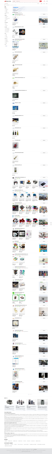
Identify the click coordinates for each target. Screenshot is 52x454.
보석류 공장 (15, 444)
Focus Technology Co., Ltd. (27, 451)
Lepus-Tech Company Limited (18, 64)
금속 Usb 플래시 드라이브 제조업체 (33, 444)
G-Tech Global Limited (17, 140)
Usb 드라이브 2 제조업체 (26, 444)
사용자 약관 (20, 449)
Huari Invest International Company (19, 152)
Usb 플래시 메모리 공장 (7, 444)
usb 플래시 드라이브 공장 (16, 2)
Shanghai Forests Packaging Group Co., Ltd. (20, 266)
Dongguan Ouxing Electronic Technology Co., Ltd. (21, 90)
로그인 (47, 1)
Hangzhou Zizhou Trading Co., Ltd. (19, 330)
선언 (18, 449)
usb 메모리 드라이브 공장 (26, 2)
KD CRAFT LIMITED (17, 215)
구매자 (38, 3)
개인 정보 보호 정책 (23, 449)
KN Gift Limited (17, 241)
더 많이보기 (5, 437)
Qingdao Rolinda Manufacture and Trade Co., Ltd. (21, 305)
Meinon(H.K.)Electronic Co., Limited (19, 26)
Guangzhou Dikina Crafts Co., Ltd (19, 279)
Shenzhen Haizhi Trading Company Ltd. (19, 368)
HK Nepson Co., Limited (18, 102)
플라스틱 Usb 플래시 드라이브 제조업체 (41, 444)
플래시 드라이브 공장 (37, 2)
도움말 (41, 3)
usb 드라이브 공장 (29, 2)
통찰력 (33, 449)
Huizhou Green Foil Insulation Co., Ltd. (19, 292)
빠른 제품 (31, 449)
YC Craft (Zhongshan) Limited (18, 381)
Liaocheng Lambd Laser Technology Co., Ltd (20, 177)
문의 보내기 (44, 39)
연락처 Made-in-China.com (28, 449)
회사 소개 (16, 449)
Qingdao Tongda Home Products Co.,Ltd (19, 228)
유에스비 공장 (11, 444)
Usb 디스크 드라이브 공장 (20, 444)
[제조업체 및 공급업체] (7, 1)
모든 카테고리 (6, 3)
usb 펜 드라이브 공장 (33, 2)
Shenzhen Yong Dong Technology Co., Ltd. (20, 77)
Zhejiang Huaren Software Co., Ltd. (19, 115)
